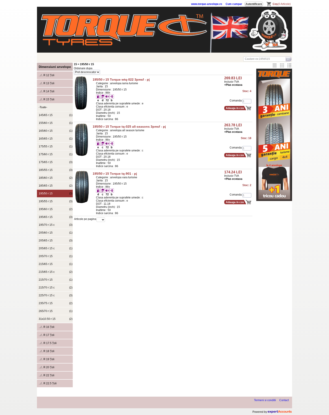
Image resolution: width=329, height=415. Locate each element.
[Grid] (282, 65)
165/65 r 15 (56, 138)
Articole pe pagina (85, 219)
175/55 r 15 (56, 146)
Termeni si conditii (265, 400)
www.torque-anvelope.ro (206, 4)
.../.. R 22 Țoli (46, 375)
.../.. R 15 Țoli (46, 99)
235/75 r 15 (56, 303)
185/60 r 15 (56, 177)
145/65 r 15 (56, 115)
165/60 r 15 (56, 130)
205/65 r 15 (56, 240)
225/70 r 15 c (56, 295)
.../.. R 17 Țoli (46, 335)
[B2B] (275, 65)
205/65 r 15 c (56, 248)
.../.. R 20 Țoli (46, 367)
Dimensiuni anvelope (55, 67)
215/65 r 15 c (56, 271)
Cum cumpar (234, 4)
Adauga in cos (235, 108)
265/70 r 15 (56, 311)
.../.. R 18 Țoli (46, 351)
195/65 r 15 (56, 217)
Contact (284, 400)
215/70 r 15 (56, 279)
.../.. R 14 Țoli (46, 91)
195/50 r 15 (56, 193)
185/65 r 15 (56, 185)
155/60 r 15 (56, 123)
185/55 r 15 (56, 170)
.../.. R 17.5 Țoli (48, 343)
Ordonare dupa (83, 68)
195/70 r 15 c (56, 224)
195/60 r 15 (56, 209)
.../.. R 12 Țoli (46, 75)
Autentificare (254, 4)
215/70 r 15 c (56, 287)
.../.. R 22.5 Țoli (48, 383)
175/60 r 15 (56, 154)
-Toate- (43, 107)
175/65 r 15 (56, 162)
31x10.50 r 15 (56, 318)
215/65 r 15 (56, 264)
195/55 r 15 (56, 201)
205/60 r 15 (56, 232)
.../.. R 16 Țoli (46, 327)
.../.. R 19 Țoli (46, 359)
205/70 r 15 (56, 256)
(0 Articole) (282, 4)
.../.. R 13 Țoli (46, 83)
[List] (289, 65)
